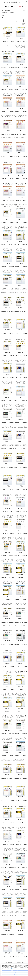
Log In (26, 2)
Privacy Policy (10, 968)
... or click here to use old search (7, 12)
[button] (22, 6)
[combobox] (14, 10)
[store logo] (5, 2)
